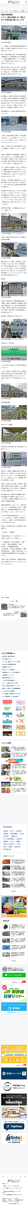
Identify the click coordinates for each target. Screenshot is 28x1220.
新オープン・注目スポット (9, 844)
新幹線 (10, 846)
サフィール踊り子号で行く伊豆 (10, 683)
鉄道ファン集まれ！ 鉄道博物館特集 (11, 688)
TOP (2, 11)
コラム (3, 14)
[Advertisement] (14, 581)
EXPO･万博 (19, 838)
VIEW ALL (14, 891)
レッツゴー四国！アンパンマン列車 (11, 661)
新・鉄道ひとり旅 (7, 849)
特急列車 (6, 841)
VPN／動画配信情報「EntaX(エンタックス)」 (13, 1194)
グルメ (19, 844)
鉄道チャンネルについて (7, 1198)
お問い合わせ (5, 1201)
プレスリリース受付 (14, 1201)
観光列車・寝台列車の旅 (9, 656)
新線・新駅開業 (14, 833)
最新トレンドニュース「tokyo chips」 (12, 1185)
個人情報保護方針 (18, 1200)
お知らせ (17, 1198)
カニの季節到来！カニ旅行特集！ (10, 696)
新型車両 (23, 11)
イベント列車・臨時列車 (9, 838)
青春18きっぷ (16, 11)
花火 (11, 11)
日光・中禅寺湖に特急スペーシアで (11, 685)
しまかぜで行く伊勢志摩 (8, 691)
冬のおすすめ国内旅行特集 (9, 664)
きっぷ (12, 841)
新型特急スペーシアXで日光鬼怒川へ (11, 672)
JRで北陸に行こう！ (7, 659)
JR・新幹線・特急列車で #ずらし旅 (11, 693)
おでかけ (7, 11)
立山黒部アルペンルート (8, 675)
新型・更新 (17, 846)
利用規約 (4, 1200)
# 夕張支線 (6, 597)
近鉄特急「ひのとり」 (7, 667)
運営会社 (10, 1200)
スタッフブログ (9, 14)
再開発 (18, 841)
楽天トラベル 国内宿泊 (9, 669)
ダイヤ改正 (6, 836)
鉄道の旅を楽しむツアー (9, 677)
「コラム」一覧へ (14, 601)
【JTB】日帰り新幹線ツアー (10, 680)
